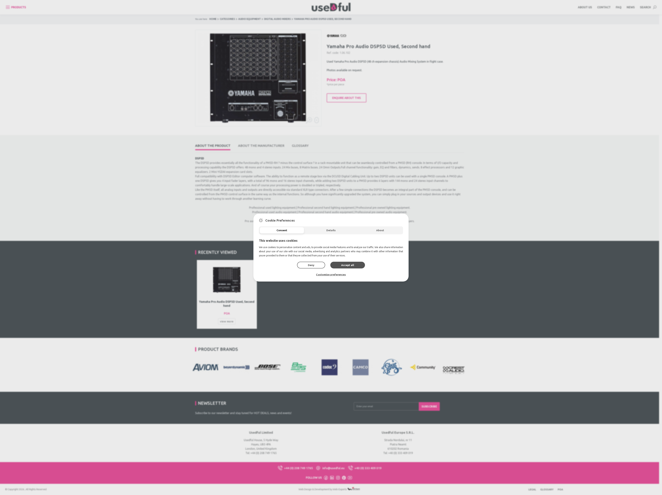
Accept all (347, 265)
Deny (311, 265)
